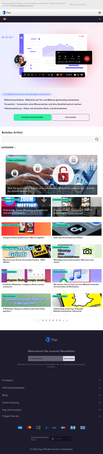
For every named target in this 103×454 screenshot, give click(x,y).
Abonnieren (69, 358)
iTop (51, 340)
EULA (33, 440)
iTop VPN (6, 13)
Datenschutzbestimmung (22, 6)
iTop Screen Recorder (5, 19)
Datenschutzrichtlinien (40, 437)
